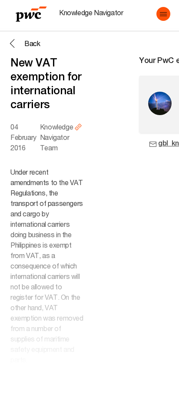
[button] (163, 14)
